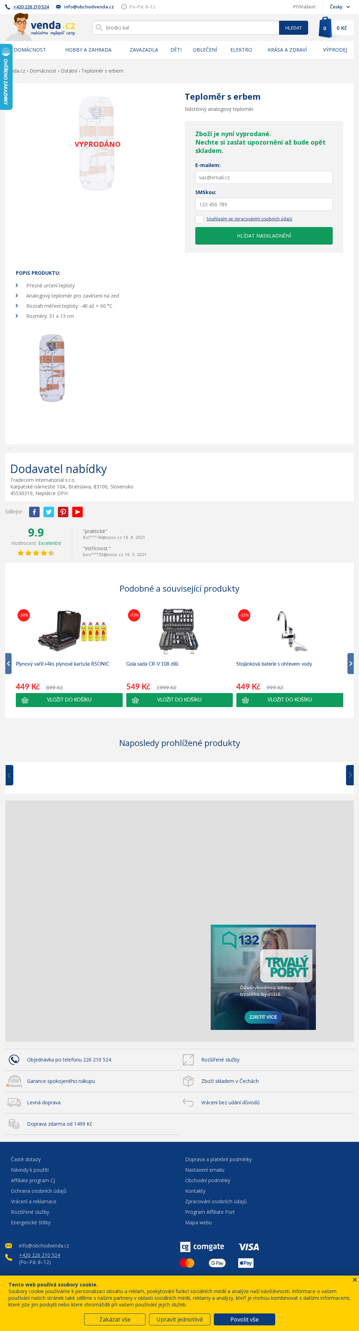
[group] (69, 657)
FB (34, 512)
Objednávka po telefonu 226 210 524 (69, 1059)
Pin (63, 512)
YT (77, 512)
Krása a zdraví (287, 49)
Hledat (293, 28)
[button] (69, 700)
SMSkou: (205, 192)
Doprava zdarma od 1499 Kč (59, 1123)
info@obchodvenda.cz (89, 7)
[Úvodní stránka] (40, 27)
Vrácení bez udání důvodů (230, 1102)
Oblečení (205, 49)
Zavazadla (144, 49)
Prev (14, 775)
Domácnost (30, 49)
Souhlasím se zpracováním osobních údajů (249, 219)
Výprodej (335, 49)
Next (347, 775)
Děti (176, 49)
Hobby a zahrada (88, 49)
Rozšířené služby (220, 1059)
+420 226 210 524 (31, 7)
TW (48, 512)
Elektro (241, 49)
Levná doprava (44, 1102)
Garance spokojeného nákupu (61, 1081)
